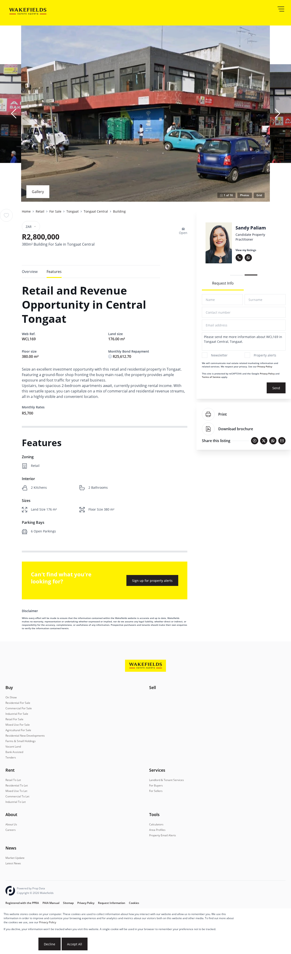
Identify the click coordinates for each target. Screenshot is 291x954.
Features (54, 271)
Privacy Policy (264, 366)
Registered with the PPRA (22, 903)
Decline (49, 944)
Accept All (74, 944)
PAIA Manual (51, 903)
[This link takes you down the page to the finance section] (110, 356)
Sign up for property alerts (152, 580)
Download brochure (235, 428)
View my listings (234, 250)
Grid (259, 195)
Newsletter (219, 355)
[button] (13, 113)
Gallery (38, 191)
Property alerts (265, 355)
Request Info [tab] (223, 283)
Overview (30, 271)
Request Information (111, 903)
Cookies (134, 903)
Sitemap (68, 903)
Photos (244, 195)
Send (276, 388)
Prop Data (38, 888)
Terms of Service (211, 377)
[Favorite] (6, 215)
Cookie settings (20, 944)
